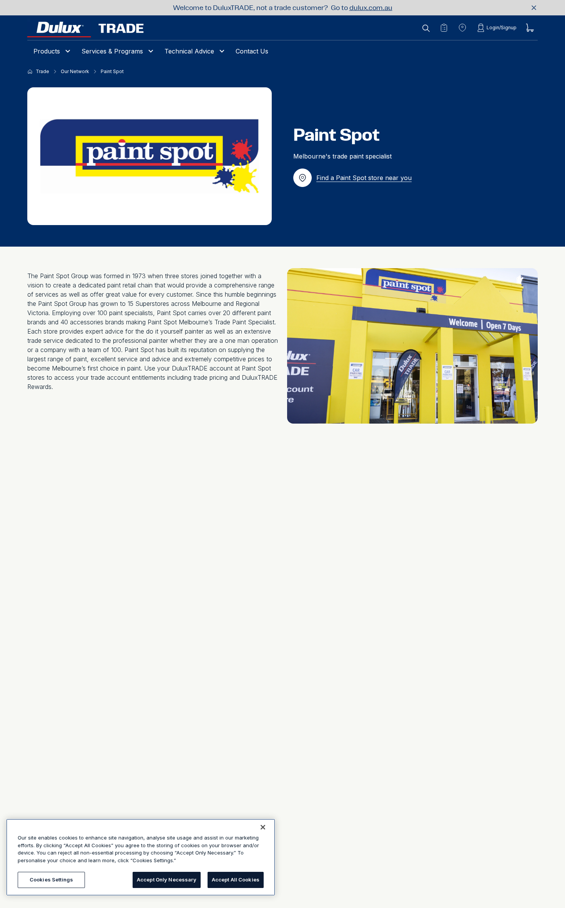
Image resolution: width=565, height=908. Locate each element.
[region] (140, 857)
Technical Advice (189, 51)
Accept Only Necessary (166, 879)
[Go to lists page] (444, 27)
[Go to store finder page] (462, 27)
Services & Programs (112, 51)
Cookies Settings (51, 879)
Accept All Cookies (235, 879)
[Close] (262, 827)
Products (46, 51)
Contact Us (252, 51)
